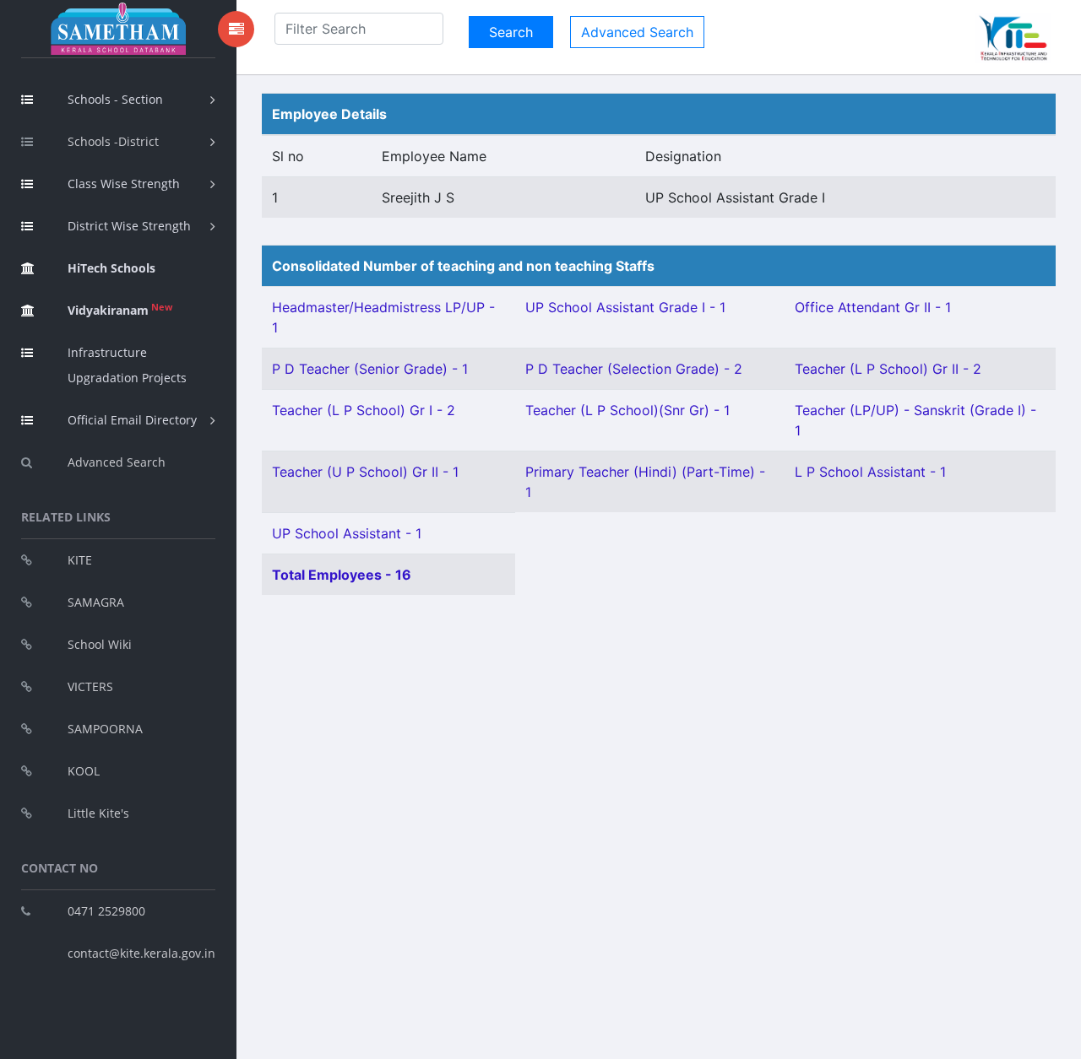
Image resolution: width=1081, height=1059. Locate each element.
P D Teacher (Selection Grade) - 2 (633, 368)
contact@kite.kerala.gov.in (141, 953)
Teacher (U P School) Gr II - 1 (365, 471)
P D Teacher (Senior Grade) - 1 (370, 368)
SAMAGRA (96, 602)
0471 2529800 (106, 911)
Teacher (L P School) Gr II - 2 (888, 368)
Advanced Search (117, 462)
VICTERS (90, 686)
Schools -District (113, 141)
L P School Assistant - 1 (870, 471)
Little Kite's (98, 813)
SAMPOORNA (105, 729)
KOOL (84, 771)
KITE (80, 560)
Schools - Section (115, 99)
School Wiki (100, 644)
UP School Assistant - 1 (346, 533)
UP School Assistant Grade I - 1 (625, 307)
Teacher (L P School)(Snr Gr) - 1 (627, 410)
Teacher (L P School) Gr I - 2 (363, 410)
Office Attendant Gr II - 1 (873, 307)
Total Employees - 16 (341, 574)
